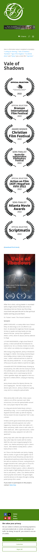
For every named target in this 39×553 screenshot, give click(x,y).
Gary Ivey (13, 485)
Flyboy (13, 56)
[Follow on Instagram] (9, 518)
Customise (19, 544)
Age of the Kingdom (18, 54)
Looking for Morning (10, 51)
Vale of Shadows (24, 51)
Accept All (20, 539)
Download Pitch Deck (11, 247)
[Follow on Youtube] (5, 518)
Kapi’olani (30, 56)
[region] (19, 537)
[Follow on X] (9, 514)
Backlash (7, 54)
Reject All (19, 549)
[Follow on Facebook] (5, 514)
